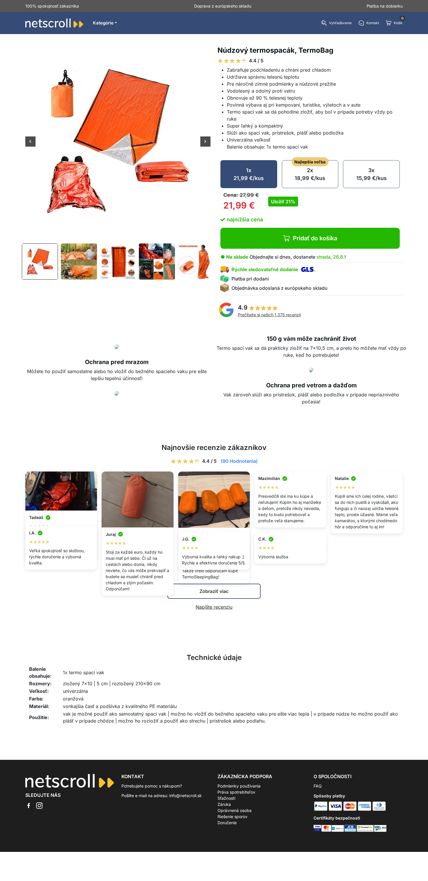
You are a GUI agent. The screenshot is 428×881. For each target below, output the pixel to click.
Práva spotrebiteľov (236, 792)
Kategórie (103, 23)
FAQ (318, 785)
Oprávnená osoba (234, 810)
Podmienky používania (239, 785)
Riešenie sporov (232, 816)
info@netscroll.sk (185, 795)
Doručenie (227, 822)
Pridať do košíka (315, 238)
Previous (30, 142)
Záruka (224, 804)
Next (205, 142)
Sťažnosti (226, 798)
